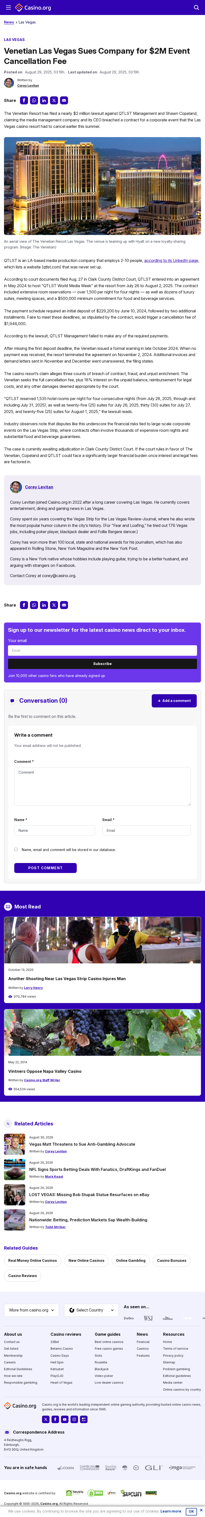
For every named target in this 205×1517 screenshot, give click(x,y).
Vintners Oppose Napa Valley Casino (45, 1071)
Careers (10, 1362)
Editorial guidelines (177, 1376)
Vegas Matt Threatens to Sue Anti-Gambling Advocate (82, 1144)
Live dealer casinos (109, 1383)
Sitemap (169, 1362)
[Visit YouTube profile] (64, 1419)
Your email (17, 640)
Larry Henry (33, 988)
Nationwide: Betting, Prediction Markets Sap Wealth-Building (88, 1219)
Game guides (107, 1334)
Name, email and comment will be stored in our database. (69, 850)
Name (20, 820)
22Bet (54, 1342)
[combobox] (31, 1310)
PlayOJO (57, 1376)
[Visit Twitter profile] (46, 1419)
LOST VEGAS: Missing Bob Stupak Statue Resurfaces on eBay (89, 1194)
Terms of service (175, 1349)
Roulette (101, 1362)
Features (143, 1355)
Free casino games (109, 1349)
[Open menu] (8, 7)
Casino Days (59, 1355)
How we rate (13, 1376)
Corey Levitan (28, 85)
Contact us (12, 1342)
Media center (172, 1383)
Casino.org (49, 1504)
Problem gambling (176, 1369)
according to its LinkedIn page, (171, 260)
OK (191, 1512)
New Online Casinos (86, 1260)
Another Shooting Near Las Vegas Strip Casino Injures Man (67, 978)
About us (13, 1334)
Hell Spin (57, 1362)
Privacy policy (173, 1355)
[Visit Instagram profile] (74, 1419)
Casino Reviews (22, 1276)
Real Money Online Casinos (32, 1260)
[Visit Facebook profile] (55, 1419)
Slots (98, 1355)
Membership (13, 1355)
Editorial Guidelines (18, 1369)
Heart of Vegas (61, 1383)
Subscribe (102, 663)
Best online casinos (109, 1342)
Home (167, 1342)
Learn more (170, 1511)
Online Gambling (131, 1260)
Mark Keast (54, 1176)
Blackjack (102, 1369)
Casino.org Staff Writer (42, 1080)
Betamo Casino (61, 1349)
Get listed (11, 1349)
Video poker (104, 1376)
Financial (143, 1342)
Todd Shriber (55, 1227)
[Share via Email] (64, 100)
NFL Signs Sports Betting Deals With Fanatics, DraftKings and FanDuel (97, 1169)
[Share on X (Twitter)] (54, 100)
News (9, 22)
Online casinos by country (182, 1389)
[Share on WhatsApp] (34, 100)
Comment (24, 761)
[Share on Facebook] (24, 100)
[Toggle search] (196, 7)
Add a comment (174, 700)
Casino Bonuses (171, 1260)
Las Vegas (27, 22)
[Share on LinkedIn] (44, 100)
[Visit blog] (84, 1419)
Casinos (143, 1349)
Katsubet (57, 1369)
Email (108, 820)
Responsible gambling (20, 1383)
